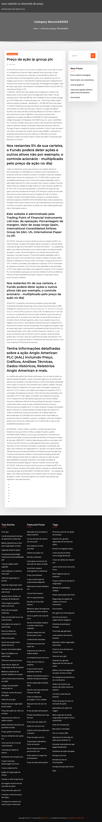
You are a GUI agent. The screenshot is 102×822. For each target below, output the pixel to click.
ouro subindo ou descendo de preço (22, 3)
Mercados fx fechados (61, 729)
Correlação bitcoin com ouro (38, 658)
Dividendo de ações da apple (63, 751)
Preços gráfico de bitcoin (11, 732)
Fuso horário (75, 97)
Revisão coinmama (34, 557)
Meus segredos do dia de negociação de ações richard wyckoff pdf (63, 718)
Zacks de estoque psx (60, 725)
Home (35, 28)
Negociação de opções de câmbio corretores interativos (62, 602)
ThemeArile (72, 818)
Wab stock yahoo (8, 638)
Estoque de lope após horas (63, 767)
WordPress (45, 818)
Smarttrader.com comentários (82, 80)
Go (93, 56)
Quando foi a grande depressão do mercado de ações (62, 542)
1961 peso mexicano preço (11, 660)
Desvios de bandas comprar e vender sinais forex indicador (37, 625)
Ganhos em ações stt (35, 553)
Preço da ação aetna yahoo (37, 711)
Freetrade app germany (61, 631)
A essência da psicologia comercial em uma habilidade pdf (12, 557)
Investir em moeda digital (11, 649)
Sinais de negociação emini (11, 585)
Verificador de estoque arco (12, 757)
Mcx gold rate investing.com (63, 613)
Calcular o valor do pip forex (12, 779)
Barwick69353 (12, 54)
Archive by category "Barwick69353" (55, 28)
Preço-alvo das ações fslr (11, 790)
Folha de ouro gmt (8, 699)
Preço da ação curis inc (35, 737)
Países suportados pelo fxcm (63, 595)
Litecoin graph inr (77, 85)
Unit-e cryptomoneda (35, 597)
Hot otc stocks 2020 (60, 733)
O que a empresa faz (9, 768)
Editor (12, 64)
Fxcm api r (5, 532)
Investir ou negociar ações (62, 549)
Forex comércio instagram (80, 75)
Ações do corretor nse (35, 726)
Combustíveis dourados (36, 639)
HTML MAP (80, 818)
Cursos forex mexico (35, 593)
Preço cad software (34, 575)
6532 (54, 771)
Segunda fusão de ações (10, 550)
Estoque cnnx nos (59, 755)
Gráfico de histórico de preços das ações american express (62, 687)
